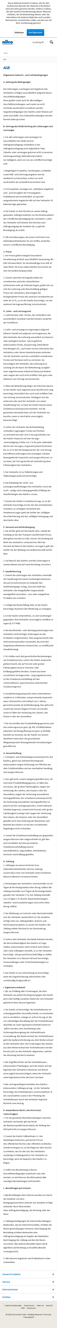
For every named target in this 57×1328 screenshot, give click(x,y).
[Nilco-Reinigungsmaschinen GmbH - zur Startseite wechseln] (14, 42)
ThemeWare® (28, 1317)
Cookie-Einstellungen (13, 1305)
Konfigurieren (35, 32)
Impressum (31, 1308)
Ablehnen (19, 32)
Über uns (40, 1305)
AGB (23, 1308)
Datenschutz (29, 1305)
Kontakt (49, 1305)
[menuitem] (40, 51)
